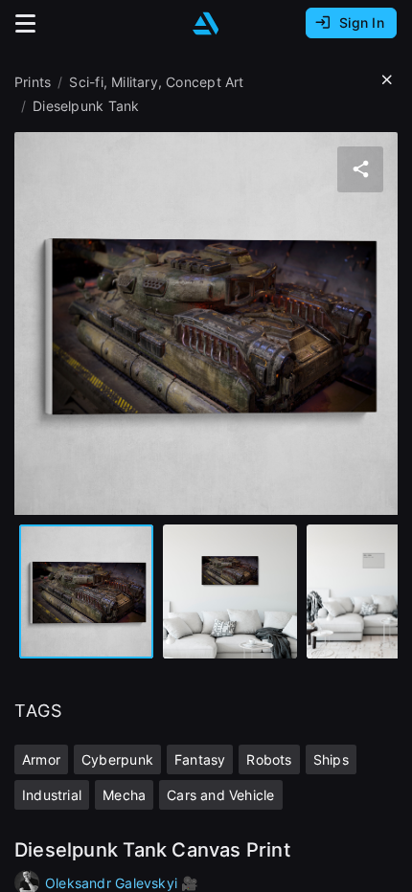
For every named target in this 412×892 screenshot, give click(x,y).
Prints (32, 82)
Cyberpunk (117, 759)
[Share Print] (360, 169)
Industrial (51, 795)
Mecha (124, 795)
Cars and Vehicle (220, 795)
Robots (268, 759)
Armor (41, 759)
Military (134, 82)
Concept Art (204, 82)
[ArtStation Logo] (206, 23)
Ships (331, 759)
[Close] (387, 80)
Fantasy (199, 759)
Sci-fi (86, 82)
